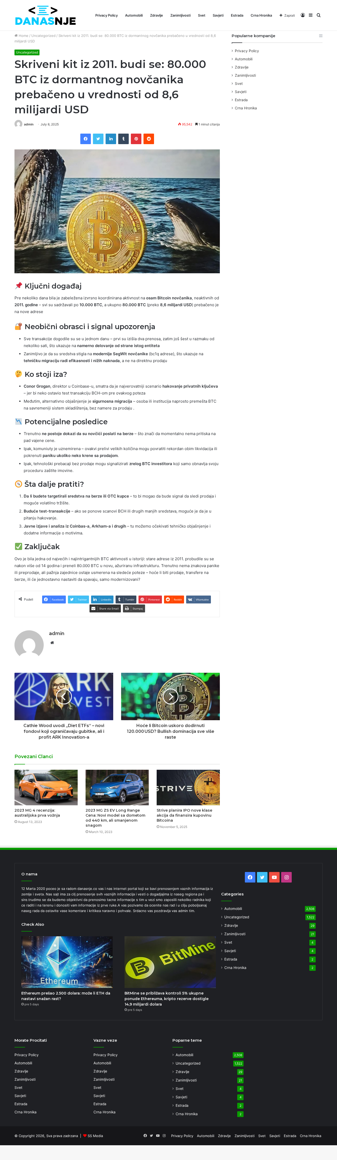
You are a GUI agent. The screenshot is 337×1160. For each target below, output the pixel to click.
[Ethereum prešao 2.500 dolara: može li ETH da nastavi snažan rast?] (67, 962)
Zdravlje (156, 15)
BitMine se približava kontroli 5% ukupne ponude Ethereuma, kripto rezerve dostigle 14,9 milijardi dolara (167, 999)
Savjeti (218, 15)
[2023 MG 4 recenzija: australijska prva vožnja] (46, 787)
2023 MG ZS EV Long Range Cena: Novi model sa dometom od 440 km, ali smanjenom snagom (115, 818)
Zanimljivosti (180, 15)
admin (28, 124)
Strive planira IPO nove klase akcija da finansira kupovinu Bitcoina (184, 815)
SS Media (95, 1136)
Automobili (134, 15)
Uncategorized (43, 35)
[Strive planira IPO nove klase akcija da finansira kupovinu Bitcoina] (188, 787)
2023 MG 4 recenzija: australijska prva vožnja (37, 813)
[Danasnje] (45, 15)
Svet (201, 15)
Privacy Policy (106, 15)
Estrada (237, 15)
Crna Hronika (261, 15)
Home (23, 35)
